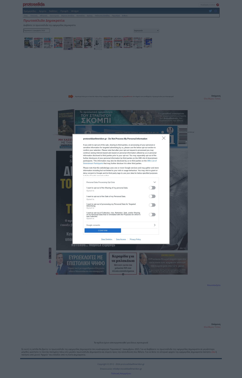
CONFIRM (103, 231)
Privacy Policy (135, 239)
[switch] (152, 187)
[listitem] (121, 182)
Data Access (121, 239)
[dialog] (121, 189)
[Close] (164, 139)
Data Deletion (106, 239)
